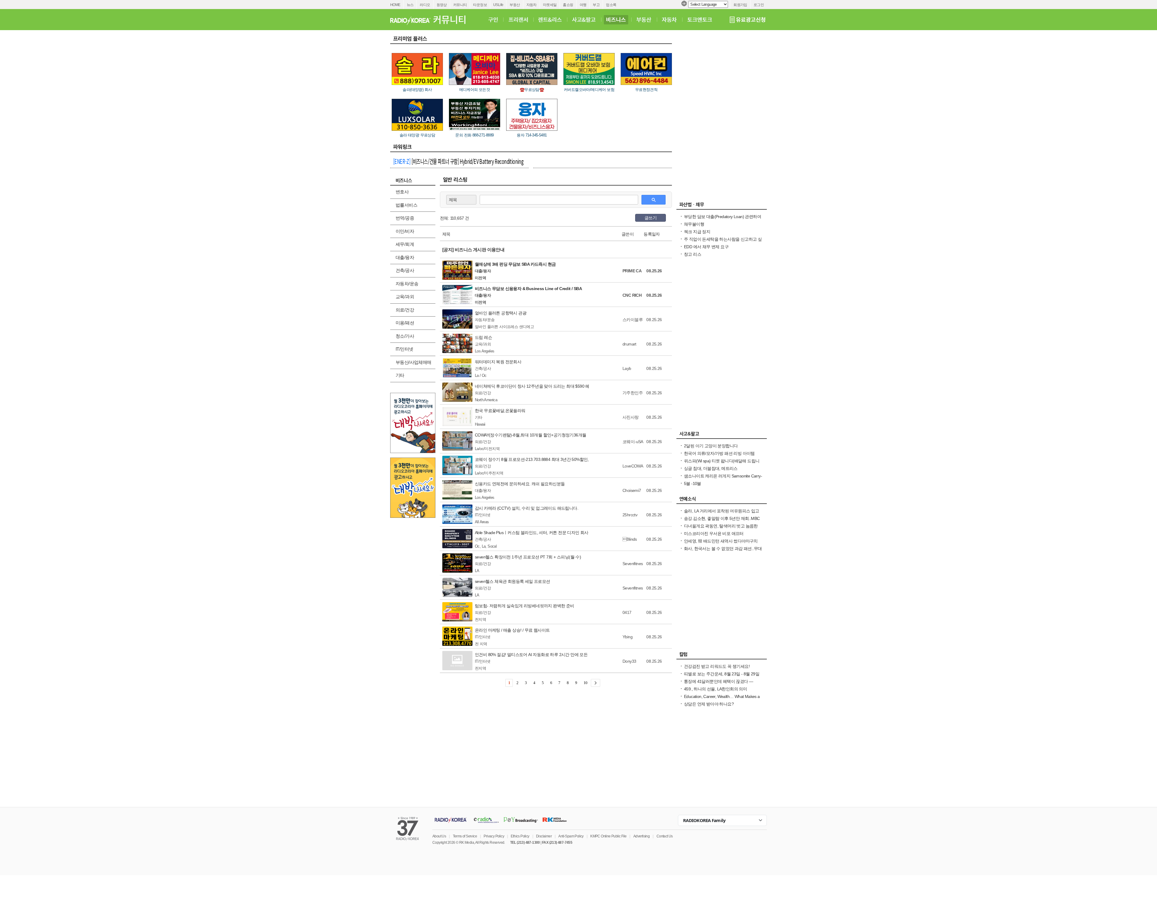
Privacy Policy (494, 836)
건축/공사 (405, 270)
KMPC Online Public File (608, 836)
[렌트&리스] (550, 19)
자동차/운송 (407, 283)
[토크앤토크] (699, 19)
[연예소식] (721, 500)
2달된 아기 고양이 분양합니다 (711, 445)
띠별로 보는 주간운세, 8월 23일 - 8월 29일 (721, 673)
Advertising (641, 836)
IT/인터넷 (404, 349)
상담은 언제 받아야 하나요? (709, 704)
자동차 (531, 5)
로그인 (759, 5)
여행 (583, 5)
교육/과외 (405, 296)
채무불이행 (694, 224)
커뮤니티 (460, 5)
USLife (498, 5)
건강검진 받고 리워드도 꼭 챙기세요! (717, 666)
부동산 (515, 5)
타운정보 (480, 5)
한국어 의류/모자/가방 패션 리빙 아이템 (719, 453)
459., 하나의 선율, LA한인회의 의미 (715, 689)
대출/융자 (405, 257)
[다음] (595, 683)
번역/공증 (405, 217)
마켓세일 (550, 5)
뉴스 (410, 5)
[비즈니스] (616, 19)
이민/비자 (405, 231)
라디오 (425, 5)
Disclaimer (544, 836)
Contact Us (665, 836)
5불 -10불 (692, 483)
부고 (596, 5)
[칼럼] (721, 656)
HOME (395, 5)
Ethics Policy (520, 836)
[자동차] (669, 19)
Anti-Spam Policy (570, 836)
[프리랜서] (518, 19)
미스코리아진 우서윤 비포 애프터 (714, 533)
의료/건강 (405, 309)
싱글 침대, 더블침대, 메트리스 (711, 468)
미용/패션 (405, 322)
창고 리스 (692, 254)
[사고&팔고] (584, 19)
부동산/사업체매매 (413, 362)
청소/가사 (405, 336)
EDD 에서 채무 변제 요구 (706, 246)
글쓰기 (650, 217)
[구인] (493, 19)
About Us (439, 836)
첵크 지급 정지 (697, 231)
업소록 (611, 5)
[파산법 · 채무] (721, 206)
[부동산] (644, 19)
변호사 (402, 191)
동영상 (442, 5)
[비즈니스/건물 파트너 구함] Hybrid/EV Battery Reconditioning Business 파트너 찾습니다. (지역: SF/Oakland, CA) (458, 162)
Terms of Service (465, 836)
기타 (400, 375)
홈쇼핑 (568, 5)
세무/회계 (405, 244)
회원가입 (740, 5)
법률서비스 (406, 205)
